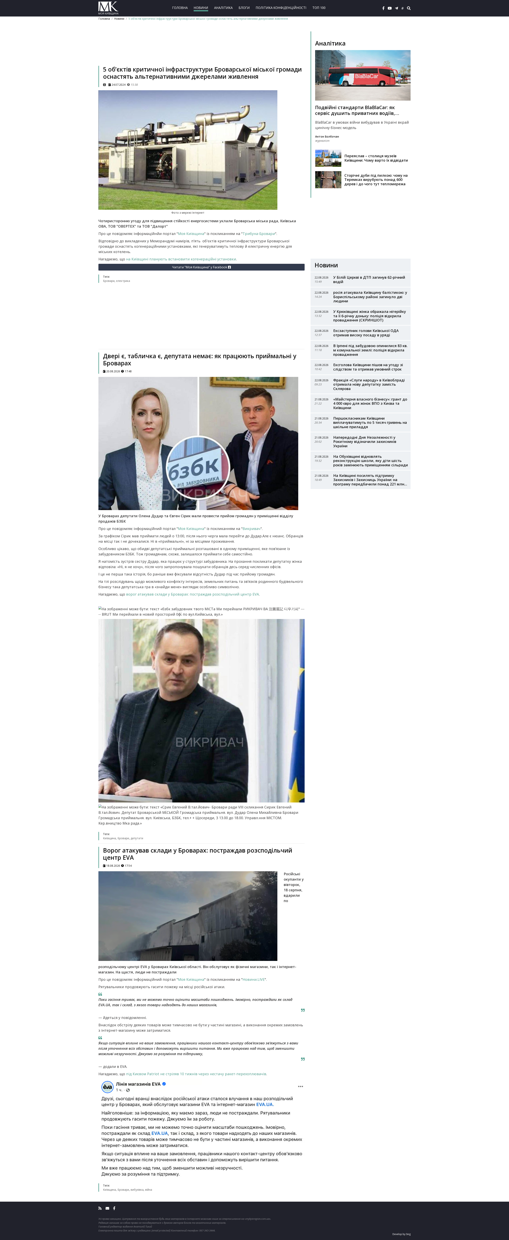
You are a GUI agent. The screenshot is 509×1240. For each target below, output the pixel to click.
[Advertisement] (201, 49)
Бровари (109, 281)
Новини (201, 8)
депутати (137, 838)
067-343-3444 (207, 1230)
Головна (180, 8)
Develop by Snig (401, 1234)
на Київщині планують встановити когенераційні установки (181, 259)
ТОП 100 (318, 8)
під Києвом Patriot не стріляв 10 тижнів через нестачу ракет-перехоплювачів (196, 1073)
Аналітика (223, 8)
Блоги (244, 8)
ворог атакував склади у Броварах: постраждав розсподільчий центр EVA (192, 594)
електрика (123, 281)
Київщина (109, 838)
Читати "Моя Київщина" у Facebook (200, 267)
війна (148, 1189)
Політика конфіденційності (281, 8)
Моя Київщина (191, 233)
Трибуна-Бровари (259, 233)
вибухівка (137, 1189)
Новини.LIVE (254, 979)
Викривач (251, 528)
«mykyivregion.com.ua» (257, 1219)
